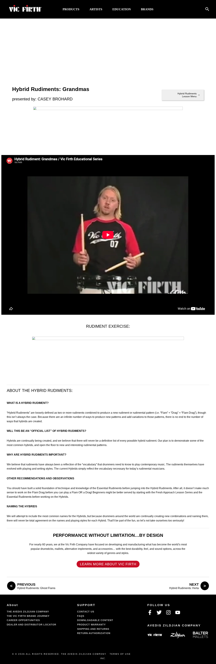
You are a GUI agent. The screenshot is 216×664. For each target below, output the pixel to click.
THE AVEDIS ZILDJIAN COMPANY (28, 611)
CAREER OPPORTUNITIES (23, 620)
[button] (207, 9)
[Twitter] (159, 612)
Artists (95, 9)
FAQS (80, 616)
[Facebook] (149, 612)
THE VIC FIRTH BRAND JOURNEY (28, 616)
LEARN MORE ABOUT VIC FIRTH (108, 564)
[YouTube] (177, 612)
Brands (147, 9)
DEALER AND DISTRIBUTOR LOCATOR (31, 624)
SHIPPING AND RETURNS (93, 629)
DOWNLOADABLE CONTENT (95, 620)
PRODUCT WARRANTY (91, 624)
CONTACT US (85, 611)
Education (121, 9)
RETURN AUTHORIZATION (93, 633)
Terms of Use (120, 654)
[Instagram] (168, 612)
